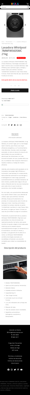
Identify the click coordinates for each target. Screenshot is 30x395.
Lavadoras (15, 117)
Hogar (10, 117)
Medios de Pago (15, 348)
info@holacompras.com (16, 332)
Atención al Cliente (15, 330)
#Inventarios (9, 41)
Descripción (15, 134)
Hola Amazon (15, 363)
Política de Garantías (15, 358)
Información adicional (15, 137)
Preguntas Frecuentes (15, 343)
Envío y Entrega (15, 345)
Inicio (3, 41)
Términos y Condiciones (15, 356)
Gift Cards (15, 350)
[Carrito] (27, 4)
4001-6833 (7, 100)
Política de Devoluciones (15, 361)
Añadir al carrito (15, 90)
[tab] (15, 133)
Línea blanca (23, 117)
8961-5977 (11, 98)
